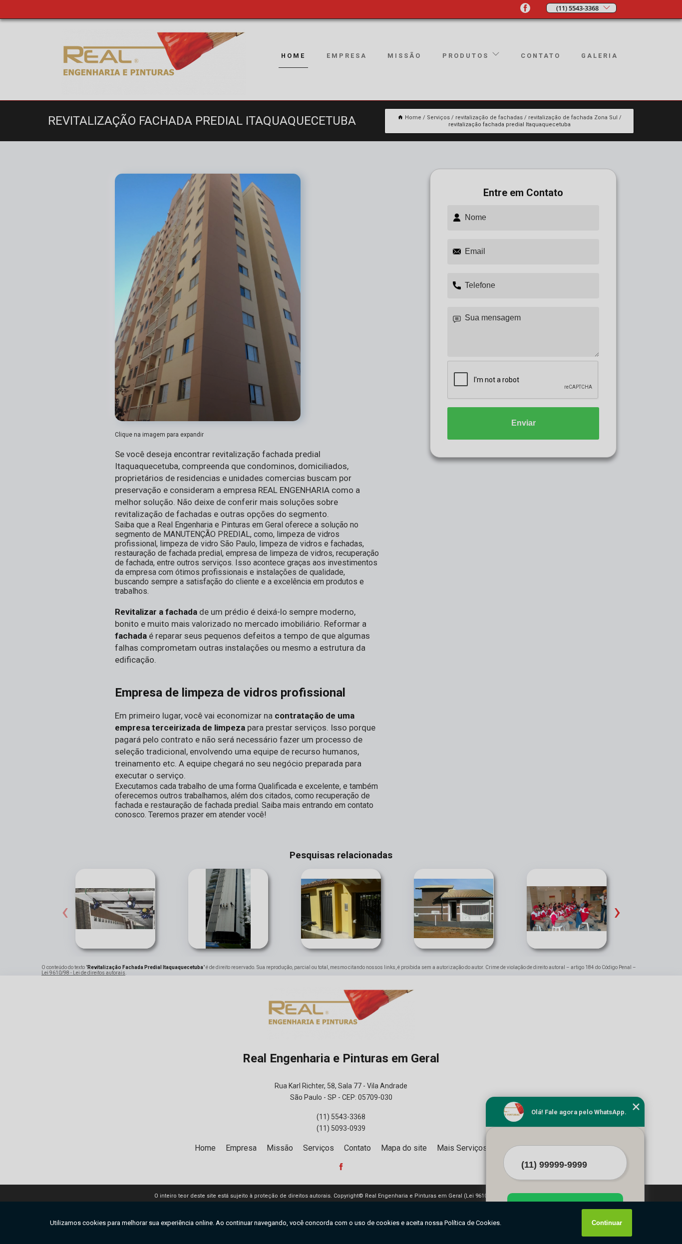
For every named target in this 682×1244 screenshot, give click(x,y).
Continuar (607, 1223)
